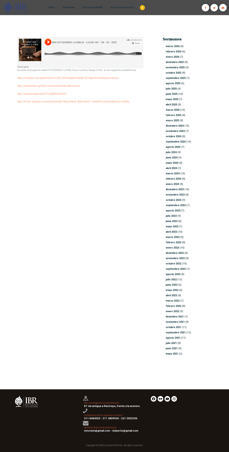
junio (172, 93)
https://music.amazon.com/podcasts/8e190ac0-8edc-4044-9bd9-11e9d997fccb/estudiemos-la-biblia (73, 101)
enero (172, 56)
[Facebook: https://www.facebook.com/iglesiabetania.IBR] (153, 399)
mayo (172, 99)
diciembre (175, 62)
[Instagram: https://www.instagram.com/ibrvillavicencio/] (174, 399)
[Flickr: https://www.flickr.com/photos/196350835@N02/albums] (160, 399)
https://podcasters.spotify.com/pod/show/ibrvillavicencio (48, 85)
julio (171, 88)
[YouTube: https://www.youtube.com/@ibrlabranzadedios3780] (167, 399)
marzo (173, 46)
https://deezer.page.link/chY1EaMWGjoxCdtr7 (42, 93)
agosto (173, 83)
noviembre (175, 67)
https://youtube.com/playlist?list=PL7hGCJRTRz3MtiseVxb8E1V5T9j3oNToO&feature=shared (67, 78)
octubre (173, 72)
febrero (173, 51)
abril (171, 104)
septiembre (176, 78)
